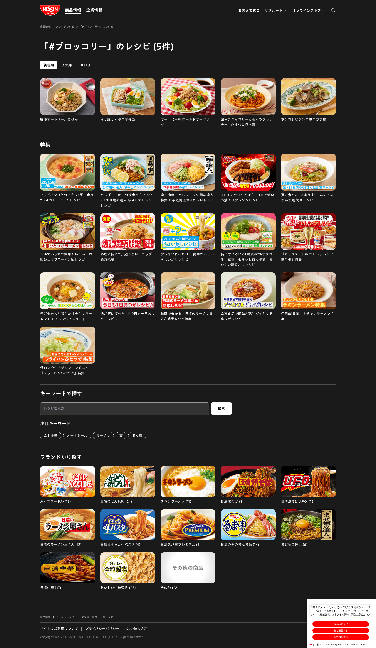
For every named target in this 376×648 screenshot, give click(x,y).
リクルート (274, 10)
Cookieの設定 (340, 624)
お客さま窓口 (249, 10)
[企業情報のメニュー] (103, 10)
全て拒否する (341, 630)
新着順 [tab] (49, 65)
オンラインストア (306, 10)
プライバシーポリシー (102, 628)
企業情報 (94, 10)
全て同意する (341, 637)
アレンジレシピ (65, 26)
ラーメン (103, 435)
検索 (221, 408)
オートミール (77, 435)
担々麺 (137, 435)
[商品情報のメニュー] (82, 10)
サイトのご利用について (59, 628)
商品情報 (73, 10)
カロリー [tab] (87, 65)
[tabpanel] (188, 102)
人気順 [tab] (67, 65)
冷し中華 (51, 435)
